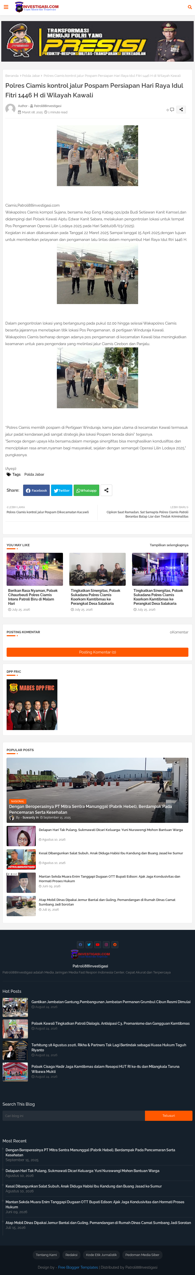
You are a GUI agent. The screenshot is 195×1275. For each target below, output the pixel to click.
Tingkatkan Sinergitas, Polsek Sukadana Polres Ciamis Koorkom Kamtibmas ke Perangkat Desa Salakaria (95, 597)
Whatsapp (88, 490)
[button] (190, 7)
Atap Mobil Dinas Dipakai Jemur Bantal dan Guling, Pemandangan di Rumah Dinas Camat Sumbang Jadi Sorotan (107, 902)
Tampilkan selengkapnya (169, 545)
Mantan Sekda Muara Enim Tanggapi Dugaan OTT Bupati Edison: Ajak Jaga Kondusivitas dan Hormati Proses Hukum (109, 879)
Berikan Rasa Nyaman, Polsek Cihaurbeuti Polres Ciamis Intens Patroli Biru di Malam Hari (33, 597)
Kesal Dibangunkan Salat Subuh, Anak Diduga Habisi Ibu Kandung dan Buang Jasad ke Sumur (111, 853)
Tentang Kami (46, 1255)
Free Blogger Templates (78, 1267)
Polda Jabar (31, 76)
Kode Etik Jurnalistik (101, 1255)
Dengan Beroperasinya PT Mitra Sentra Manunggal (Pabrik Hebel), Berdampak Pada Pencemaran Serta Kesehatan (90, 1152)
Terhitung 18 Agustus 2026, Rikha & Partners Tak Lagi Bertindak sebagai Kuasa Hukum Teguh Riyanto (108, 1047)
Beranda (12, 76)
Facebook (39, 490)
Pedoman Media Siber (142, 1255)
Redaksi (71, 1255)
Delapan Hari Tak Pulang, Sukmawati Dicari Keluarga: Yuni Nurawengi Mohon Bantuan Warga (111, 830)
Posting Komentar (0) (97, 652)
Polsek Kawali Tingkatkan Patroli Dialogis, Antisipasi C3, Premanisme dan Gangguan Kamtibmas (110, 1023)
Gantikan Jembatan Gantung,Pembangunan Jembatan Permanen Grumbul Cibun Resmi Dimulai (110, 1002)
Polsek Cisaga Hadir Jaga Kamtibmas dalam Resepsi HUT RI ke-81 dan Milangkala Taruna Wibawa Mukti (105, 1069)
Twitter (64, 490)
